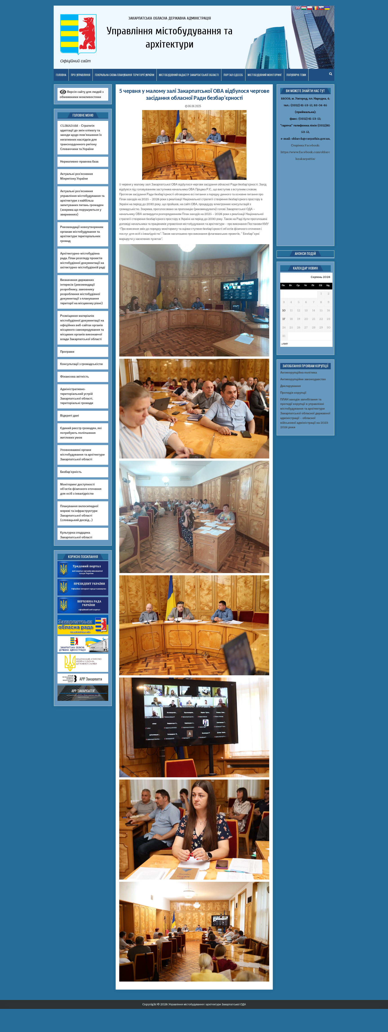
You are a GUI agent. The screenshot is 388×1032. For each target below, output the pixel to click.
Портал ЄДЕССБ (233, 75)
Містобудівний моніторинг (265, 75)
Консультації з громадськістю (81, 364)
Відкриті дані (69, 415)
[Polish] (309, 8)
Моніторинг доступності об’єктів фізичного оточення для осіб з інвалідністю (80, 489)
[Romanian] (315, 8)
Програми (67, 351)
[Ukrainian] (327, 8)
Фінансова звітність (74, 376)
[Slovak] (321, 8)
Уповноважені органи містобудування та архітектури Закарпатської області (82, 454)
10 (283, 310)
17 (283, 319)
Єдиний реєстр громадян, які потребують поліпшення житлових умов (81, 432)
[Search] (330, 74)
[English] (298, 8)
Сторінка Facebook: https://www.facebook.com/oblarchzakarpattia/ (305, 152)
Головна (61, 75)
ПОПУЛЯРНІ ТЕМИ (296, 75)
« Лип (284, 344)
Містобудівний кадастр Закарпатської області (189, 75)
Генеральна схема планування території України (124, 75)
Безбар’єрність (71, 472)
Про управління (80, 75)
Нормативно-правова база (79, 161)
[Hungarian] (303, 8)
